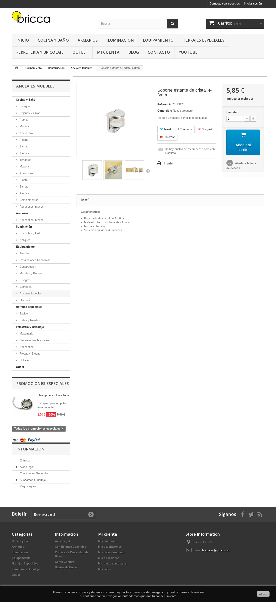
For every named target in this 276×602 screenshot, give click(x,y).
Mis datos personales (112, 563)
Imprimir (170, 163)
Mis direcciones (108, 558)
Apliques (24, 240)
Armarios (88, 40)
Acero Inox (26, 133)
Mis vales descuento (111, 552)
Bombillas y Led (29, 233)
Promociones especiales (42, 383)
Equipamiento (158, 40)
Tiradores (25, 159)
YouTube (188, 52)
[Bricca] (52, 18)
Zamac (23, 146)
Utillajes (24, 360)
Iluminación (120, 40)
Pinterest (169, 137)
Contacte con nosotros (225, 3)
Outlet (80, 52)
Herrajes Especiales (203, 40)
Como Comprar (65, 561)
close (263, 594)
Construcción (27, 266)
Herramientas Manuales (34, 340)
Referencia (164, 104)
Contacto (159, 52)
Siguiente (148, 171)
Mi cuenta (107, 534)
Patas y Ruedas (29, 320)
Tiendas (24, 253)
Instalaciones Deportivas (34, 260)
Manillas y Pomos (30, 273)
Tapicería (25, 313)
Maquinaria (26, 333)
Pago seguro (27, 486)
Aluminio (24, 153)
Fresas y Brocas (29, 353)
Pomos (23, 119)
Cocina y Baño (53, 40)
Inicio (22, 40)
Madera (24, 126)
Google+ (206, 129)
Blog (133, 52)
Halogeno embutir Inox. (54, 395)
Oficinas (24, 300)
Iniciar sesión (253, 3)
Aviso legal (26, 467)
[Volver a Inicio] (16, 68)
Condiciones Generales (34, 473)
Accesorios (26, 347)
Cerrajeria (25, 286)
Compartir (185, 129)
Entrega (24, 460)
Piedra (23, 139)
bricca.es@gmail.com (215, 550)
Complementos (28, 200)
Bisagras (25, 106)
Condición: (164, 110)
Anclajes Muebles (30, 293)
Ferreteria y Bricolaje (40, 52)
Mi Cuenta (108, 52)
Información (30, 449)
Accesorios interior (31, 206)
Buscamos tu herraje (32, 480)
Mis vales (104, 569)
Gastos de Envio (66, 567)
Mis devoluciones (110, 546)
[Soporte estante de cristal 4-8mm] (92, 170)
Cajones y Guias (29, 113)
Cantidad (232, 112)
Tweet (167, 129)
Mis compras (106, 541)
